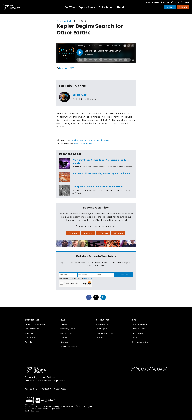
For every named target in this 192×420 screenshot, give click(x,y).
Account (166, 2)
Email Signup (101, 328)
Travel (134, 337)
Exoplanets (83, 140)
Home (75, 143)
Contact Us (46, 389)
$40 (118, 233)
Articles (63, 324)
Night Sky (29, 333)
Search (186, 2)
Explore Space (87, 7)
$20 (103, 233)
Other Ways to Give (140, 342)
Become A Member (104, 333)
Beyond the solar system (99, 140)
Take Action (106, 7)
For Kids (28, 342)
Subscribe (124, 275)
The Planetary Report (69, 346)
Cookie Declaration (32, 411)
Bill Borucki (79, 95)
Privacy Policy (87, 279)
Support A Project (139, 328)
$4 (73, 233)
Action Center (102, 324)
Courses (64, 342)
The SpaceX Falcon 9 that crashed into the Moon (97, 186)
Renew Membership (140, 324)
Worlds (75, 140)
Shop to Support (139, 333)
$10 (88, 233)
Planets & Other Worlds (35, 324)
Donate (183, 7)
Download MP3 (66, 68)
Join (169, 7)
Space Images (67, 333)
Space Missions (32, 328)
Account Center (32, 389)
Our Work (69, 7)
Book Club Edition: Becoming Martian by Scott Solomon (101, 173)
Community (153, 2)
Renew (176, 2)
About (120, 7)
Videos (63, 337)
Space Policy (31, 337)
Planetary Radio (64, 21)
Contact (100, 337)
